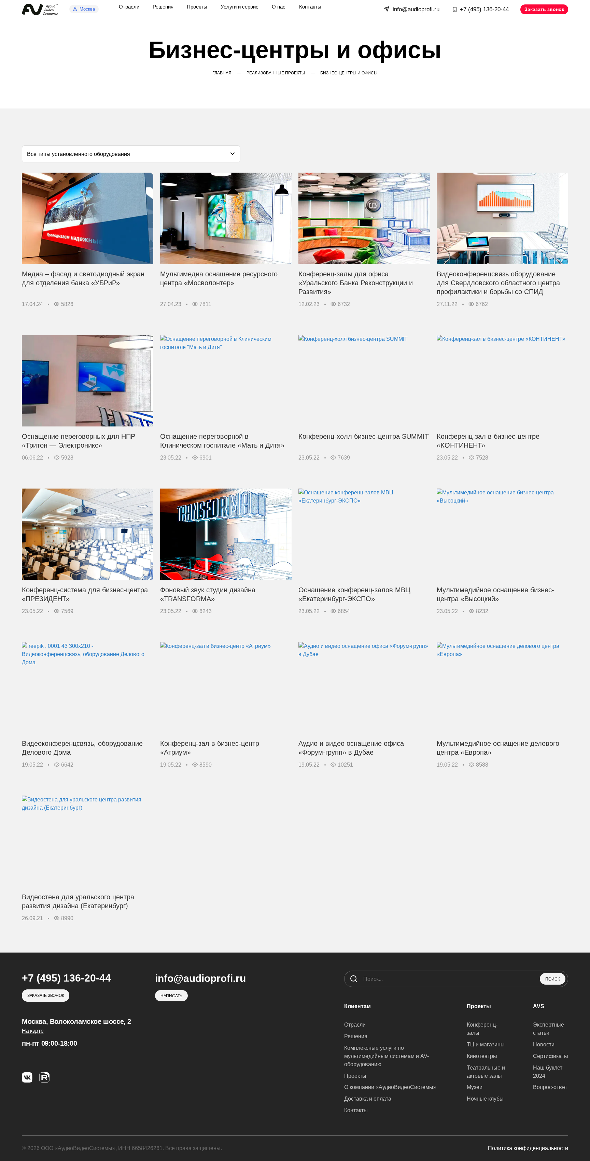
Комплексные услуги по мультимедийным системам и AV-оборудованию (386, 1056)
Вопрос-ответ (550, 1087)
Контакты (356, 1110)
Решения (355, 1036)
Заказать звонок (544, 9)
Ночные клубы (485, 1099)
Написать (171, 995)
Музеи (474, 1087)
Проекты (355, 1076)
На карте (32, 1031)
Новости (543, 1044)
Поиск (552, 979)
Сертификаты (550, 1056)
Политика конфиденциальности (528, 1148)
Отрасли (355, 1025)
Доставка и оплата (367, 1099)
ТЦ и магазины (486, 1044)
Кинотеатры (482, 1056)
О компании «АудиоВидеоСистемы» (390, 1087)
